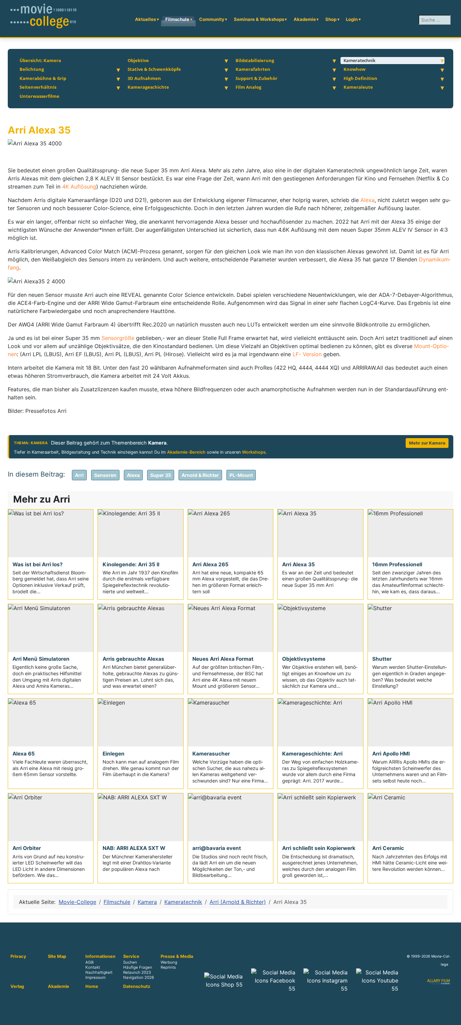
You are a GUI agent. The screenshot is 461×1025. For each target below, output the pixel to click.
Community (211, 19)
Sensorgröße (119, 338)
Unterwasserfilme (39, 96)
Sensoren (105, 475)
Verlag (17, 986)
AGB (89, 962)
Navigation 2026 (138, 977)
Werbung (169, 962)
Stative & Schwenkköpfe (154, 69)
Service (131, 956)
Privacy (18, 956)
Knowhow (354, 69)
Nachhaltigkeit (98, 972)
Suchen (130, 962)
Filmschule (177, 19)
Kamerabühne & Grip (43, 78)
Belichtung (32, 69)
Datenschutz (136, 986)
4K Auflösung (79, 186)
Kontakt (92, 967)
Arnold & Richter (200, 475)
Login (352, 19)
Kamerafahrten (253, 69)
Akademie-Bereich (186, 452)
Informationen (100, 956)
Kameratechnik (359, 60)
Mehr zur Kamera (427, 443)
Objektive (138, 60)
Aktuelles (145, 19)
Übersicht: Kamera (40, 60)
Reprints (168, 967)
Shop (330, 19)
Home (91, 986)
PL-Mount (241, 475)
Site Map (57, 956)
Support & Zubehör (256, 78)
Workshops (254, 452)
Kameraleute (358, 87)
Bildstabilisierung (255, 60)
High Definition (360, 78)
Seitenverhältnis (38, 87)
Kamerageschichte (148, 87)
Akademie (305, 19)
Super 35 (160, 475)
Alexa (367, 200)
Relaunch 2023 (137, 972)
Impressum (95, 977)
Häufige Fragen (137, 967)
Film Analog (248, 87)
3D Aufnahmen (144, 78)
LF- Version (307, 354)
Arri (79, 475)
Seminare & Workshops (259, 19)
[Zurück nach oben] (453, 1017)
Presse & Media (177, 956)
